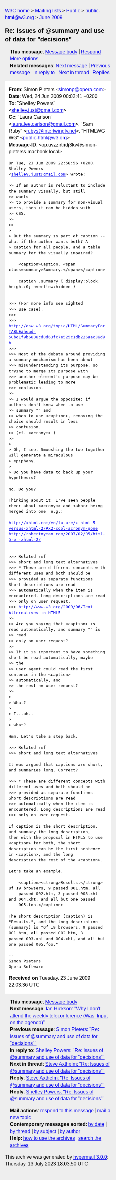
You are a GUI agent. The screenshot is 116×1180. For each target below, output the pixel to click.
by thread (20, 1131)
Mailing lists (48, 10)
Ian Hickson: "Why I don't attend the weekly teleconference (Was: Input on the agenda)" (59, 1015)
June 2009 (50, 17)
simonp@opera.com (80, 89)
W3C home (17, 10)
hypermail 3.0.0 (90, 1157)
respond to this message (67, 1110)
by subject (45, 1131)
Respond (91, 51)
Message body (61, 51)
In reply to (44, 72)
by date (96, 1124)
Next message (71, 65)
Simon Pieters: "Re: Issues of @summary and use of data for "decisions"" (54, 1036)
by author (70, 1131)
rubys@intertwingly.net (51, 131)
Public (73, 10)
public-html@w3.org (45, 137)
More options (24, 58)
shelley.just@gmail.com (37, 110)
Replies (101, 72)
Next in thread (73, 72)
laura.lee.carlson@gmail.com (43, 124)
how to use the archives (49, 1138)
